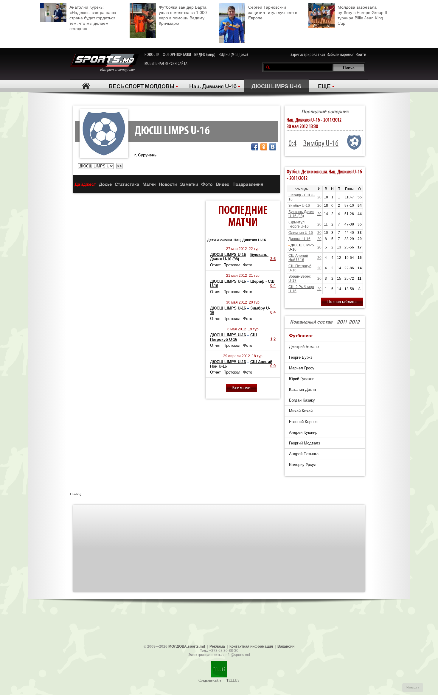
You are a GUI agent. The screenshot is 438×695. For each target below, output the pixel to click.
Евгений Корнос (303, 421)
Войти (361, 54)
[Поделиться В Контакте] (272, 146)
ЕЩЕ (324, 85)
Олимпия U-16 (300, 233)
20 (319, 197)
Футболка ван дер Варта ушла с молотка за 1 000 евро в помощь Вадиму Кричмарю (183, 15)
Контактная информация (251, 646)
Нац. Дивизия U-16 (213, 85)
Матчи (149, 184)
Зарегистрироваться (308, 54)
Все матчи (241, 388)
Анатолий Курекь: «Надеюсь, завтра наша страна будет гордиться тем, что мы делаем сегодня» (92, 18)
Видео (222, 184)
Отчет (215, 265)
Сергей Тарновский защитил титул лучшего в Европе (272, 12)
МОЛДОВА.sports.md (186, 646)
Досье (105, 184)
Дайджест (85, 184)
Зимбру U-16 (320, 144)
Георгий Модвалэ (304, 443)
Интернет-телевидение (119, 70)
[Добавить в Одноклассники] (263, 146)
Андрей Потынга (304, 454)
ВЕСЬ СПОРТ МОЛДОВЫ (141, 85)
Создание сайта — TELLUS (219, 680)
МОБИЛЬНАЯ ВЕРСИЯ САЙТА (166, 63)
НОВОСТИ (152, 54)
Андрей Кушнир (303, 432)
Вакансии (285, 646)
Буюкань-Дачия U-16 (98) (301, 214)
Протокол (231, 265)
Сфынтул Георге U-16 (298, 224)
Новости (168, 184)
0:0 (273, 366)
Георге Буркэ (301, 357)
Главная (85, 86)
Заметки (189, 184)
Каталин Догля (302, 389)
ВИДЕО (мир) (204, 54)
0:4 (273, 285)
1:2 (273, 339)
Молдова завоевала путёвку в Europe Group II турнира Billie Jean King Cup (362, 15)
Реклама (217, 646)
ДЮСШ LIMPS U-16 (276, 85)
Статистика (127, 184)
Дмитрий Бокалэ (304, 346)
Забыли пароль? (340, 54)
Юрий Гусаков (301, 379)
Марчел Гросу (301, 368)
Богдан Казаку (302, 400)
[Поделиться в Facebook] (254, 146)
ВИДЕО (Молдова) (233, 54)
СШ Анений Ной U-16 (298, 258)
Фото (207, 184)
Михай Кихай (301, 411)
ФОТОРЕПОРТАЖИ (177, 54)
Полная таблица (342, 302)
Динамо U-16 (299, 239)
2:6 (273, 258)
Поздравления (247, 184)
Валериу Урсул (302, 464)
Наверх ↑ (412, 687)
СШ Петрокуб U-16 (233, 337)
